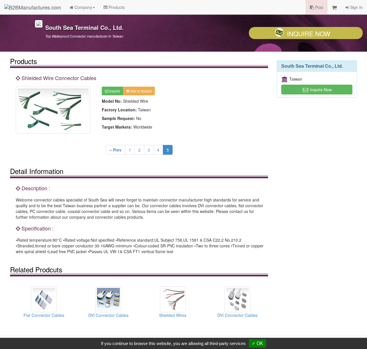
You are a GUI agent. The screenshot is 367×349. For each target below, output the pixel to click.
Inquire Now (308, 33)
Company (82, 7)
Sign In (356, 7)
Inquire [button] (114, 90)
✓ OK (257, 343)
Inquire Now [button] (320, 89)
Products (116, 7)
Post (318, 7)
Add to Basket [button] (140, 90)
